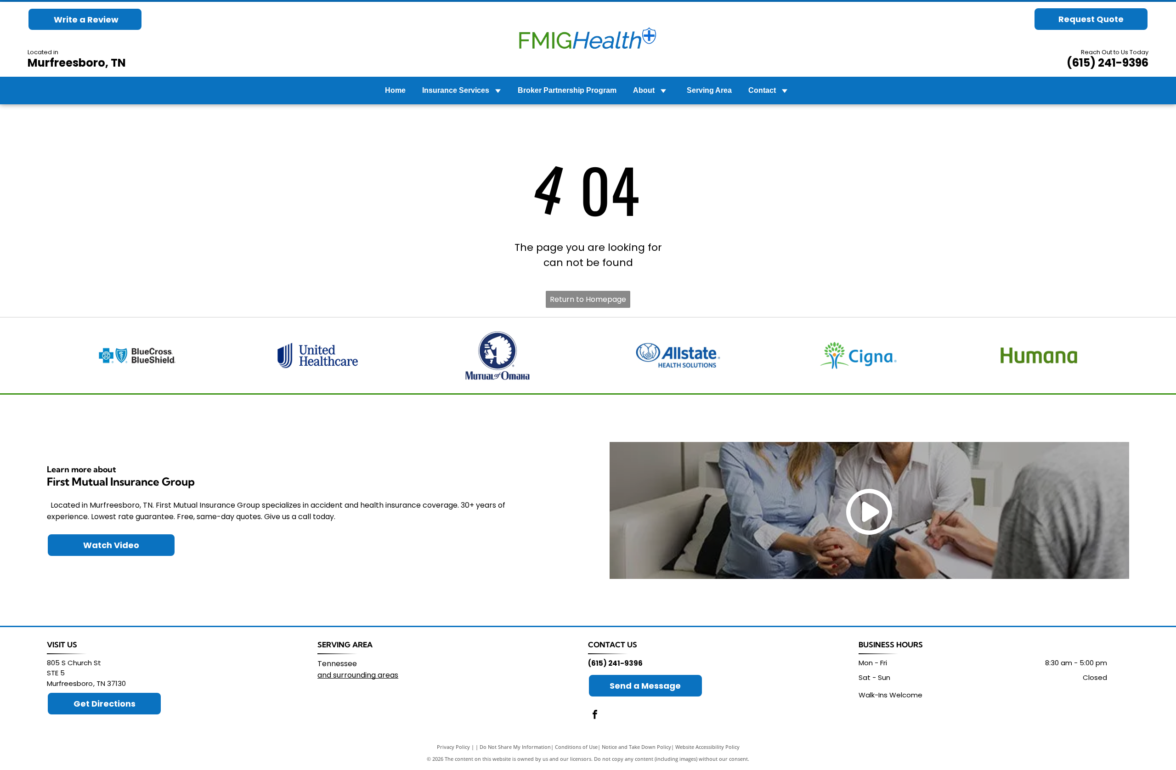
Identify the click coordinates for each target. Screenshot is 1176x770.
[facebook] (595, 716)
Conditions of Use (576, 746)
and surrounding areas (357, 675)
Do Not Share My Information (515, 746)
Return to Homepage (588, 299)
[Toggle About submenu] (663, 90)
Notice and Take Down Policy (636, 746)
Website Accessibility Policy (707, 746)
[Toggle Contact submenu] (784, 90)
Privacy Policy (453, 746)
